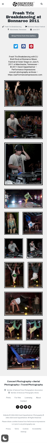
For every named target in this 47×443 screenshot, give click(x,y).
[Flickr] (29, 407)
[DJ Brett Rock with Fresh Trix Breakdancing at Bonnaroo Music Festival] (23, 124)
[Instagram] (17, 407)
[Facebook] (21, 407)
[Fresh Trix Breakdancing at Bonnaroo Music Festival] (23, 93)
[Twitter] (25, 407)
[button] (24, 36)
